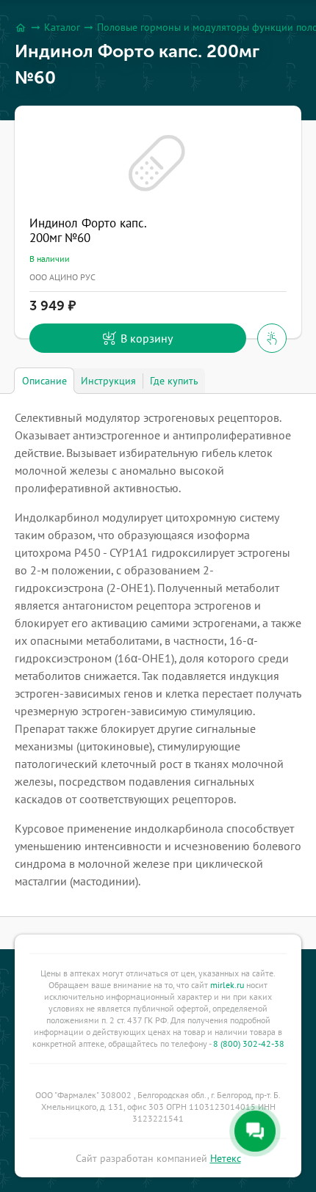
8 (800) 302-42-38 (248, 1043)
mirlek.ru (227, 984)
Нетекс (225, 1158)
